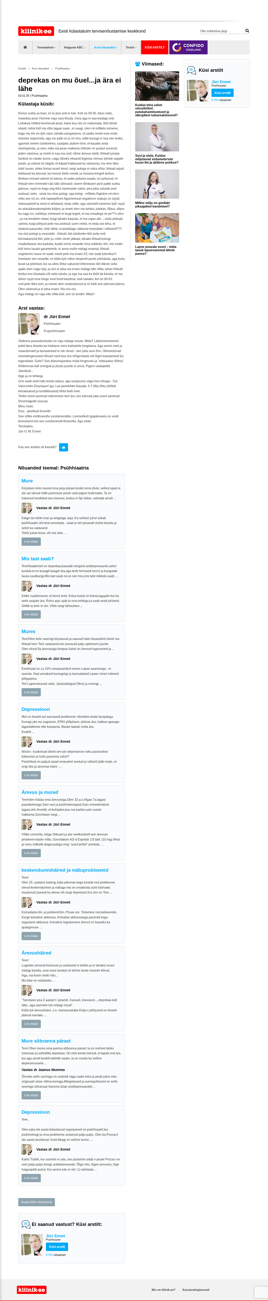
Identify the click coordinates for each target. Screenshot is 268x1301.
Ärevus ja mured (40, 792)
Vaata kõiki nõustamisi (36, 1202)
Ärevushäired (36, 952)
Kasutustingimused (195, 1289)
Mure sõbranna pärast (46, 1041)
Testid (130, 47)
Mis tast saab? (38, 558)
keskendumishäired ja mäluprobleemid (65, 870)
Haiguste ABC (73, 47)
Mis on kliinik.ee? (163, 1289)
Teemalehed (45, 47)
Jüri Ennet (221, 83)
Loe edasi (31, 541)
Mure (27, 480)
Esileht (22, 68)
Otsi (247, 30)
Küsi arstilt (155, 47)
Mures (28, 631)
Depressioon (36, 709)
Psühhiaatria (62, 68)
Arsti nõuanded (104, 47)
